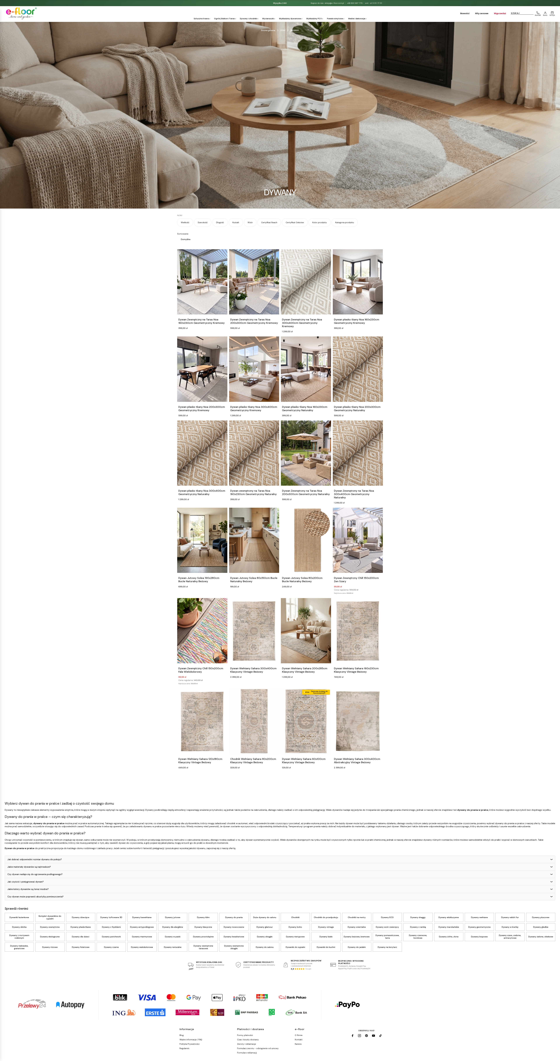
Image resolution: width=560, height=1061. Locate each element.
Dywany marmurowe (142, 936)
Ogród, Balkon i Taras (224, 18)
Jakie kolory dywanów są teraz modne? (28, 889)
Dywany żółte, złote (449, 936)
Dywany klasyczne (203, 927)
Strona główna (268, 30)
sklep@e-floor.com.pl (334, 3)
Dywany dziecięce (80, 917)
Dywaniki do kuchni (326, 947)
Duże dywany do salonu (264, 917)
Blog (182, 1035)
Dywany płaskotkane (81, 927)
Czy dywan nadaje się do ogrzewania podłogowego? (34, 874)
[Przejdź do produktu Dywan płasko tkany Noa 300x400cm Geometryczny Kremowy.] (254, 369)
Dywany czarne (111, 947)
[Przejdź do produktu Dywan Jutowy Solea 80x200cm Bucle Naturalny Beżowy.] (306, 540)
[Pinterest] (366, 1035)
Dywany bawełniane (142, 917)
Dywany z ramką (418, 927)
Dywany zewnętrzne (50, 927)
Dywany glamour (265, 927)
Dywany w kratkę (510, 927)
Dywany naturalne (172, 947)
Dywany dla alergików (172, 927)
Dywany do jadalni (357, 947)
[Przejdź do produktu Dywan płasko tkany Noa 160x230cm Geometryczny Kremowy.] (358, 281)
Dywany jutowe (172, 917)
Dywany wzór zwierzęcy (387, 927)
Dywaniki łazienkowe (19, 917)
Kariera (298, 1044)
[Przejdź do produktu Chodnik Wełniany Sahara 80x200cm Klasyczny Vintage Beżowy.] (254, 721)
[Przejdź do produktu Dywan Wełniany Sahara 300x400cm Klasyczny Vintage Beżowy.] (254, 630)
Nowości (465, 13)
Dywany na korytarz (387, 947)
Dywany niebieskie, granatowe (19, 947)
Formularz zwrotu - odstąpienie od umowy (258, 1048)
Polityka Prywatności (190, 1044)
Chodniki (295, 917)
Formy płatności (245, 1035)
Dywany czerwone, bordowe (418, 936)
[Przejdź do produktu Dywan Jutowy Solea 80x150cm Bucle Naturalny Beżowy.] (254, 540)
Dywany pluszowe (540, 917)
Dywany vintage (326, 927)
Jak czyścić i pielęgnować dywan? (25, 881)
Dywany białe (326, 936)
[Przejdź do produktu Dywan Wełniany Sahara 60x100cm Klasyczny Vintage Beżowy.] (306, 721)
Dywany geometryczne (479, 927)
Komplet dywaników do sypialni (50, 917)
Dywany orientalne (357, 927)
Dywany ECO (387, 917)
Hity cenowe (482, 13)
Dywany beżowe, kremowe (357, 936)
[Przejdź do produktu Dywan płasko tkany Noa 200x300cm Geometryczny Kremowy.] (202, 369)
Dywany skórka (19, 927)
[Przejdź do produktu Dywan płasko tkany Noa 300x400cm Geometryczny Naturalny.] (202, 453)
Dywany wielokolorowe (142, 947)
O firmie (298, 1035)
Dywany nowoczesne (234, 927)
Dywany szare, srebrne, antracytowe (510, 936)
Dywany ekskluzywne (449, 917)
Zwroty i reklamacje (246, 1044)
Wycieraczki (268, 18)
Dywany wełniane (479, 917)
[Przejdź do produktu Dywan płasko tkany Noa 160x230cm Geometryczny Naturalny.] (306, 369)
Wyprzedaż (500, 13)
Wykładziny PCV (314, 18)
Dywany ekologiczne (50, 936)
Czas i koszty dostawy (248, 1039)
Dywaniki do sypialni (295, 947)
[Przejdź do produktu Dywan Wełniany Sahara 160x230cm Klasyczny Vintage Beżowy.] (358, 630)
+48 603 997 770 (355, 3)
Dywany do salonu (265, 947)
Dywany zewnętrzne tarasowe (203, 947)
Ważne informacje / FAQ (191, 1039)
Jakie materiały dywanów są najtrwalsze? (29, 866)
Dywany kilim (203, 917)
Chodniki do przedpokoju (326, 917)
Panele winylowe (335, 18)
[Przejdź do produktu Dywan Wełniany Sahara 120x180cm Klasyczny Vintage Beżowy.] (202, 721)
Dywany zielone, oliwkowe (540, 936)
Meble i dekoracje (356, 18)
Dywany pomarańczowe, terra (387, 936)
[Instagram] (359, 1035)
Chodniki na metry (357, 917)
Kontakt (298, 1039)
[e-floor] (20, 13)
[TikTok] (380, 1035)
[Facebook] (352, 1035)
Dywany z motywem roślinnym (19, 936)
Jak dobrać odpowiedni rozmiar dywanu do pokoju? (34, 859)
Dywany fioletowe (80, 947)
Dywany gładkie (540, 927)
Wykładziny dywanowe (290, 18)
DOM (282, 30)
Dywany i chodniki (248, 18)
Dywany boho (295, 927)
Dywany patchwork (111, 936)
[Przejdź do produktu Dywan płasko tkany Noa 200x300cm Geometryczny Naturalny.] (358, 369)
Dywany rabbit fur (510, 917)
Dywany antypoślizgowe (142, 927)
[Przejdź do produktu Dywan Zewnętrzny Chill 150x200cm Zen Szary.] (358, 540)
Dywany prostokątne (203, 936)
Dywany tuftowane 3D (111, 917)
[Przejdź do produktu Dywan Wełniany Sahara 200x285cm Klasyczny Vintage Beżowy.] (306, 630)
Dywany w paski (172, 936)
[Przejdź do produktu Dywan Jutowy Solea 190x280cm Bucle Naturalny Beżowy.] (202, 540)
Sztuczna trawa (201, 18)
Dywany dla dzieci (80, 936)
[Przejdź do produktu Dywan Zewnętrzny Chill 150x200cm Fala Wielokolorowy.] (202, 630)
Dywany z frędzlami (111, 927)
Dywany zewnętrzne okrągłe (234, 947)
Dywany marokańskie (449, 927)
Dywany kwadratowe (234, 936)
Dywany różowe (50, 947)
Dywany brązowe (479, 936)
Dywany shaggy (418, 917)
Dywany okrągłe (264, 936)
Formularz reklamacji (247, 1052)
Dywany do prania (234, 917)
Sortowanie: (183, 233)
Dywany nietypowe (295, 936)
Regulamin (184, 1048)
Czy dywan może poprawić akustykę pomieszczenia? (35, 896)
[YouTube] (373, 1035)
